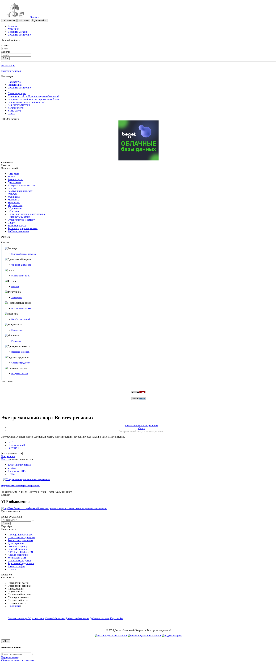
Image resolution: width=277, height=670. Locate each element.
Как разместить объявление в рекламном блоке (33, 99)
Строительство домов (19, 560)
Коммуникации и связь (20, 191)
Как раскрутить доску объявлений (26, 102)
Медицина (13, 199)
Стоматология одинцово (21, 537)
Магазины (13, 29)
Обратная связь (36, 618)
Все (11, 442)
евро (11, 474)
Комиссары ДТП (17, 557)
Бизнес (11, 176)
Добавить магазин (18, 31)
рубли (12, 468)
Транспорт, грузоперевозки (23, 228)
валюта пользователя (19, 464)
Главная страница (18, 618)
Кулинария (14, 196)
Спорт (11, 222)
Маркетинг (14, 202)
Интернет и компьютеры (21, 185)
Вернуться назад (10, 657)
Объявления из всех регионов (17, 660)
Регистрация (8, 65)
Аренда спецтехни (18, 554)
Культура (12, 193)
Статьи (11, 113)
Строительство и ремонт (21, 219)
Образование (15, 208)
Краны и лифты (16, 566)
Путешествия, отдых (19, 216)
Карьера (12, 188)
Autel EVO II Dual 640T (20, 551)
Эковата (12, 569)
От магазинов (16, 445)
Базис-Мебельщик (17, 549)
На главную (14, 81)
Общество (13, 211)
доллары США (17, 471)
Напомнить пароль (11, 71)
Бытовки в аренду (17, 546)
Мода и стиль (15, 205)
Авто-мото (13, 173)
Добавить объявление (19, 34)
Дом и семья (14, 182)
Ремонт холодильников (20, 540)
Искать (6, 523)
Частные (13, 448)
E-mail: (5, 45)
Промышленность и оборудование (26, 214)
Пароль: (5, 51)
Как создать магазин (19, 105)
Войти (5, 58)
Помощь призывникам (20, 534)
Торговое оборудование (21, 563)
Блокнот (12, 26)
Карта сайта (14, 110)
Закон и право (15, 179)
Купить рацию (16, 543)
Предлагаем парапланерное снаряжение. (20, 485)
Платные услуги (17, 93)
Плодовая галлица (19, 374)
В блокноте (14, 606)
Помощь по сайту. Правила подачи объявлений (33, 96)
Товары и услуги (17, 225)
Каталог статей (16, 107)
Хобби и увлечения (18, 231)
